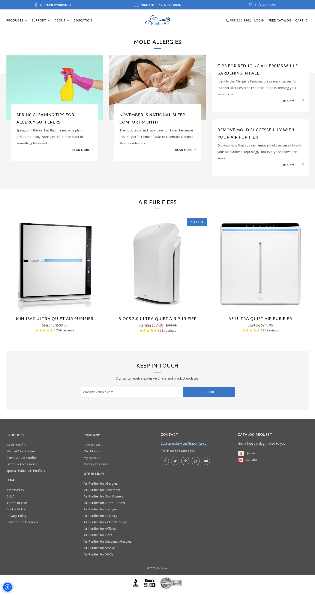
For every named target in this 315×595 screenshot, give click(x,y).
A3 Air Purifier (16, 444)
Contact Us (92, 444)
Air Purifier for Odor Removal (105, 522)
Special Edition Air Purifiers (26, 470)
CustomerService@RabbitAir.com (185, 443)
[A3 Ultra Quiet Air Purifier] (260, 264)
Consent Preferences (22, 522)
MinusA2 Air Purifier (20, 451)
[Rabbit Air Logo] (157, 20)
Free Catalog (279, 20)
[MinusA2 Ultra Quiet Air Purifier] (54, 264)
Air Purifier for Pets (98, 535)
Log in (259, 20)
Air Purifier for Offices (100, 528)
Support (39, 20)
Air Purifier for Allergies (101, 483)
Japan (249, 453)
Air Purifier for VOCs (98, 554)
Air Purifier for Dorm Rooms (104, 502)
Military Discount (96, 464)
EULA (10, 496)
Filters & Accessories (22, 464)
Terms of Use (16, 502)
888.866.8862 (185, 450)
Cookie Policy (16, 509)
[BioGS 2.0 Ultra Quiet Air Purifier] (157, 264)
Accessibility (15, 490)
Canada (250, 459)
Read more (81, 149)
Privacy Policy (16, 515)
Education (83, 20)
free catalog (256, 443)
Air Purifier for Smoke (99, 548)
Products (15, 20)
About (60, 20)
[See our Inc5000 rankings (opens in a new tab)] (150, 582)
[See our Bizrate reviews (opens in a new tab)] (171, 582)
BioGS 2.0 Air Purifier (21, 457)
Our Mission (92, 451)
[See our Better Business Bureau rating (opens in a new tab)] (136, 582)
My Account (92, 457)
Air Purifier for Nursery (100, 515)
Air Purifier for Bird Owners (104, 496)
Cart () (302, 20)
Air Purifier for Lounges (101, 509)
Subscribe (207, 391)
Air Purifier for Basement (102, 490)
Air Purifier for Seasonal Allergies (108, 541)
